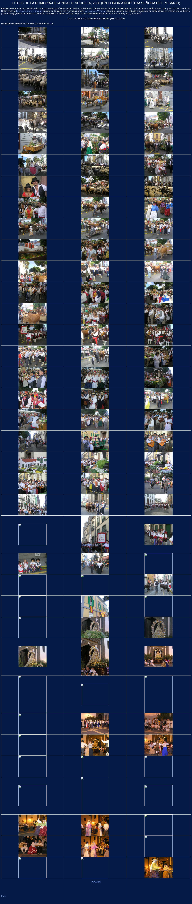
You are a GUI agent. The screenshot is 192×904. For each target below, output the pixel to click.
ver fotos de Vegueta (95, 11)
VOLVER (96, 882)
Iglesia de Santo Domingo (29, 11)
